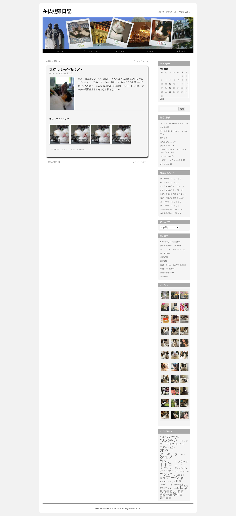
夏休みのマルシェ (167, 146)
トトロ (166, 464)
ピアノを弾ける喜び (168, 194)
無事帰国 (163, 138)
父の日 (176, 491)
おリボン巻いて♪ (79, 140)
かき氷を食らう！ (167, 186)
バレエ (182, 465)
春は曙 (95, 140)
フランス (166, 474)
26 (170, 92)
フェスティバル (181, 471)
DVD (173, 437)
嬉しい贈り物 (53, 61)
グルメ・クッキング (168, 246)
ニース (176, 465)
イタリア (183, 441)
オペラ (167, 450)
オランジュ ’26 (166, 164)
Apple (162, 437)
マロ (162, 478)
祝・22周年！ (165, 178)
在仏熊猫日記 (57, 10)
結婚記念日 (166, 494)
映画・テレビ (165, 269)
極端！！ (55, 140)
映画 (163, 491)
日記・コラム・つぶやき (170, 265)
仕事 (162, 257)
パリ (162, 471)
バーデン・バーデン (169, 468)
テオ (185, 461)
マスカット (179, 474)
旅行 (162, 261)
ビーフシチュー (141, 61)
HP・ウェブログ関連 (168, 242)
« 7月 (162, 99)
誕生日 (178, 494)
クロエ (182, 454)
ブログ (150, 51)
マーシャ (75, 149)
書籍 (169, 491)
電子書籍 (165, 497)
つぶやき (169, 440)
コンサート (168, 461)
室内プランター (166, 488)
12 (170, 84)
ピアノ (169, 471)
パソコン (183, 468)
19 (170, 88)
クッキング (169, 454)
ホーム (60, 51)
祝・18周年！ (165, 202)
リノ (173, 482)
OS (177, 437)
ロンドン (170, 484)
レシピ (163, 484)
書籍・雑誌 (164, 273)
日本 (176, 488)
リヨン (180, 481)
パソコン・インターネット (170, 249)
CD (167, 436)
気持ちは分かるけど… (122, 141)
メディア (120, 51)
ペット (63, 149)
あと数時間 (164, 127)
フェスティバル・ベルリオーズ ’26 (174, 123)
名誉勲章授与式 (166, 209)
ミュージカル (165, 481)
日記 (184, 487)
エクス (180, 443)
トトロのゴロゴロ (167, 156)
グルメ (166, 457)
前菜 (181, 484)
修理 (177, 484)
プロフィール (90, 51)
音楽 (162, 276)
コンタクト (180, 51)
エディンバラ (167, 447)
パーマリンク (85, 149)
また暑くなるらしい (168, 142)
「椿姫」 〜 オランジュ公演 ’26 (172, 160)
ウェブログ (167, 444)
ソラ (180, 461)
